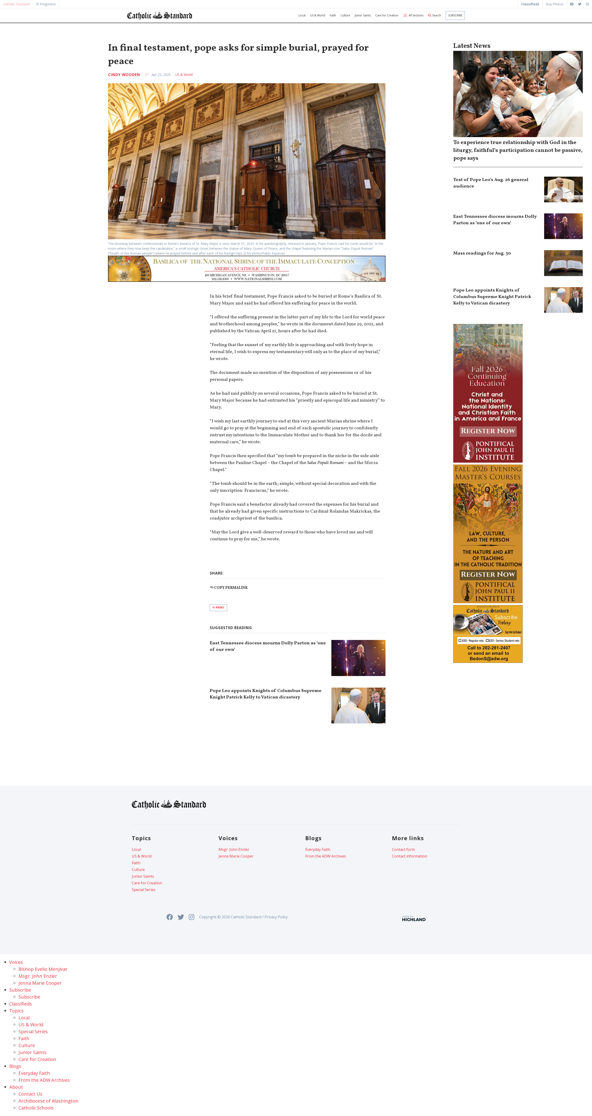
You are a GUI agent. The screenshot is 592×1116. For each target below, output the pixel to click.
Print (220, 607)
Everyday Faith (317, 849)
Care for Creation (386, 15)
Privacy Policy (276, 916)
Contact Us (30, 1094)
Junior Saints (363, 15)
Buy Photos (555, 4)
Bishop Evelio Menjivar (43, 969)
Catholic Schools (36, 1108)
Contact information (409, 856)
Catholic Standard (16, 4)
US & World (317, 15)
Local (302, 15)
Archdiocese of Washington (48, 1101)
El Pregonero (46, 4)
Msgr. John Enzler (234, 849)
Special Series (143, 889)
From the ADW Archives (325, 856)
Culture (345, 15)
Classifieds (20, 1004)
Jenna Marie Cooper (236, 856)
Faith (333, 15)
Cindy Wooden (124, 74)
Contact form (403, 849)
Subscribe (455, 15)
